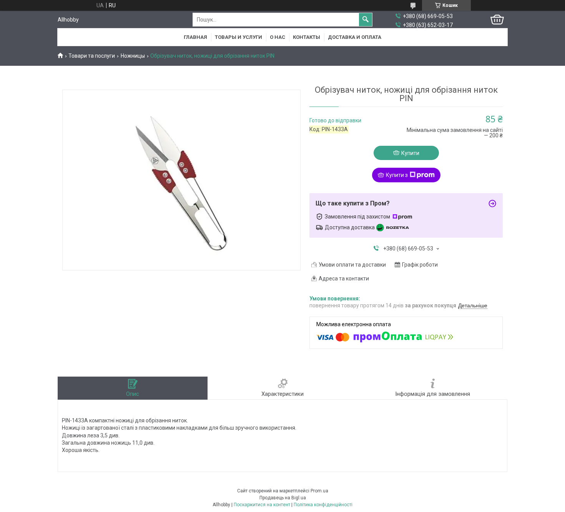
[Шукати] (365, 19)
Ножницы (133, 56)
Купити (410, 153)
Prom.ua (319, 491)
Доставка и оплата (354, 37)
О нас (277, 37)
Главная (195, 37)
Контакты (306, 37)
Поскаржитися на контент (262, 504)
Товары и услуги (238, 37)
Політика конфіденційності (323, 504)
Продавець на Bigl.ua (282, 497)
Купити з (397, 175)
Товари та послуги (91, 56)
